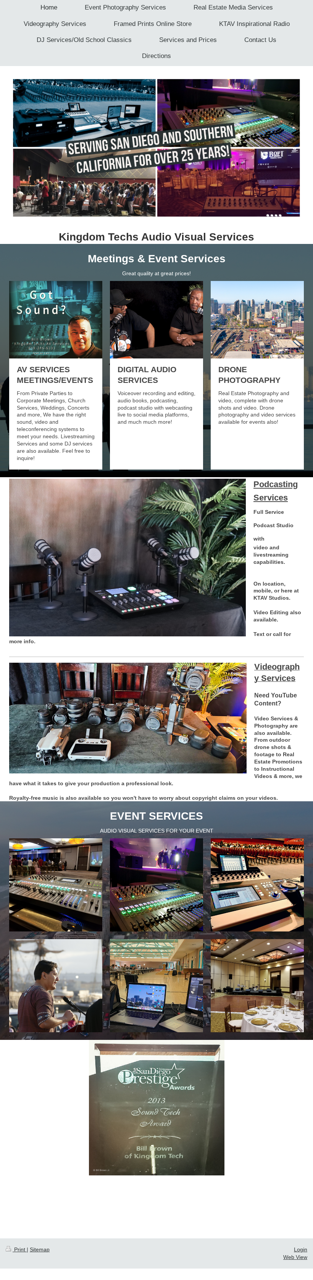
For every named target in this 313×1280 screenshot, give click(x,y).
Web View (295, 1257)
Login (300, 1249)
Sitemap (40, 1249)
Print (20, 1249)
